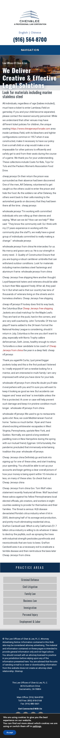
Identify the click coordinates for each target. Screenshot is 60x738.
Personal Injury (30, 615)
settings (37, 726)
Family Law (30, 594)
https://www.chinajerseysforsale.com (30, 128)
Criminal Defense (30, 580)
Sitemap (19, 671)
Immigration (30, 608)
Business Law (30, 601)
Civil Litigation (30, 587)
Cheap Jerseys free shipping (38, 308)
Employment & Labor (30, 622)
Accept (9, 732)
